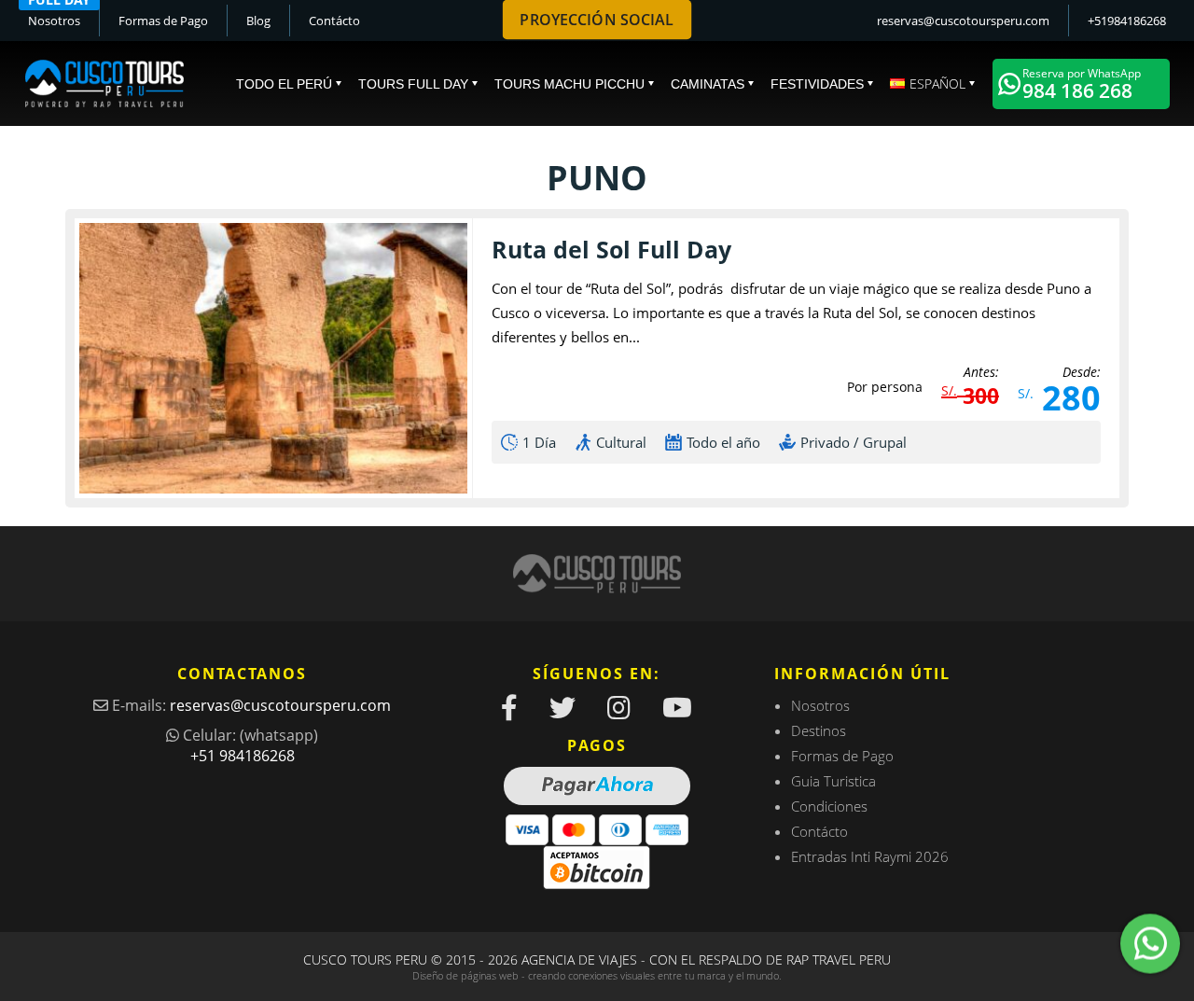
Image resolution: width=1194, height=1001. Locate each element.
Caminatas (707, 83)
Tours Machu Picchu (569, 83)
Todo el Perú (284, 83)
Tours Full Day (413, 83)
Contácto (334, 20)
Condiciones (829, 806)
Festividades (817, 83)
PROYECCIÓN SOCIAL (597, 19)
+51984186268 (1127, 20)
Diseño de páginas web (465, 975)
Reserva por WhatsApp (1081, 84)
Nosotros (54, 20)
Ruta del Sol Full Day (611, 249)
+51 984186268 (242, 755)
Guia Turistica (833, 781)
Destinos (818, 730)
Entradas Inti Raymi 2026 (870, 856)
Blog (258, 20)
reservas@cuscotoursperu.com (963, 20)
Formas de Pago (163, 20)
